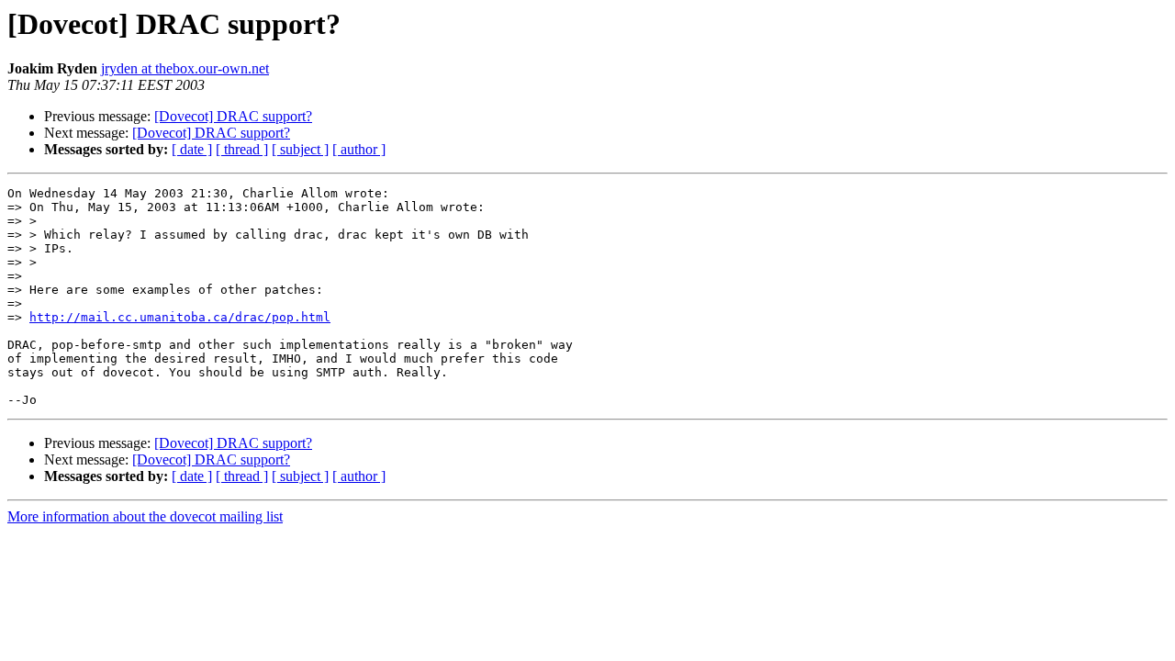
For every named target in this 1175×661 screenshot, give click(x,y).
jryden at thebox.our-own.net (185, 68)
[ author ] (359, 149)
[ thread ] (242, 149)
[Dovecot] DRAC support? (233, 116)
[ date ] (192, 149)
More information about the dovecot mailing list (145, 516)
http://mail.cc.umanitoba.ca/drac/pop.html (179, 317)
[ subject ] (300, 149)
